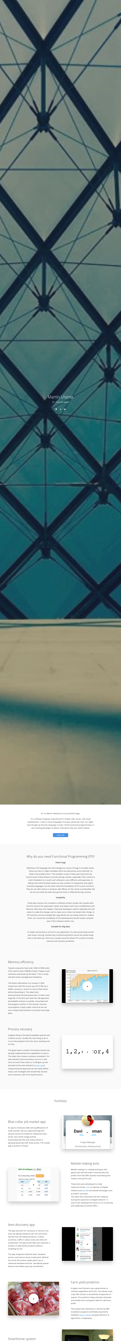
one (88, 1187)
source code (39, 1065)
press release (86, 1315)
